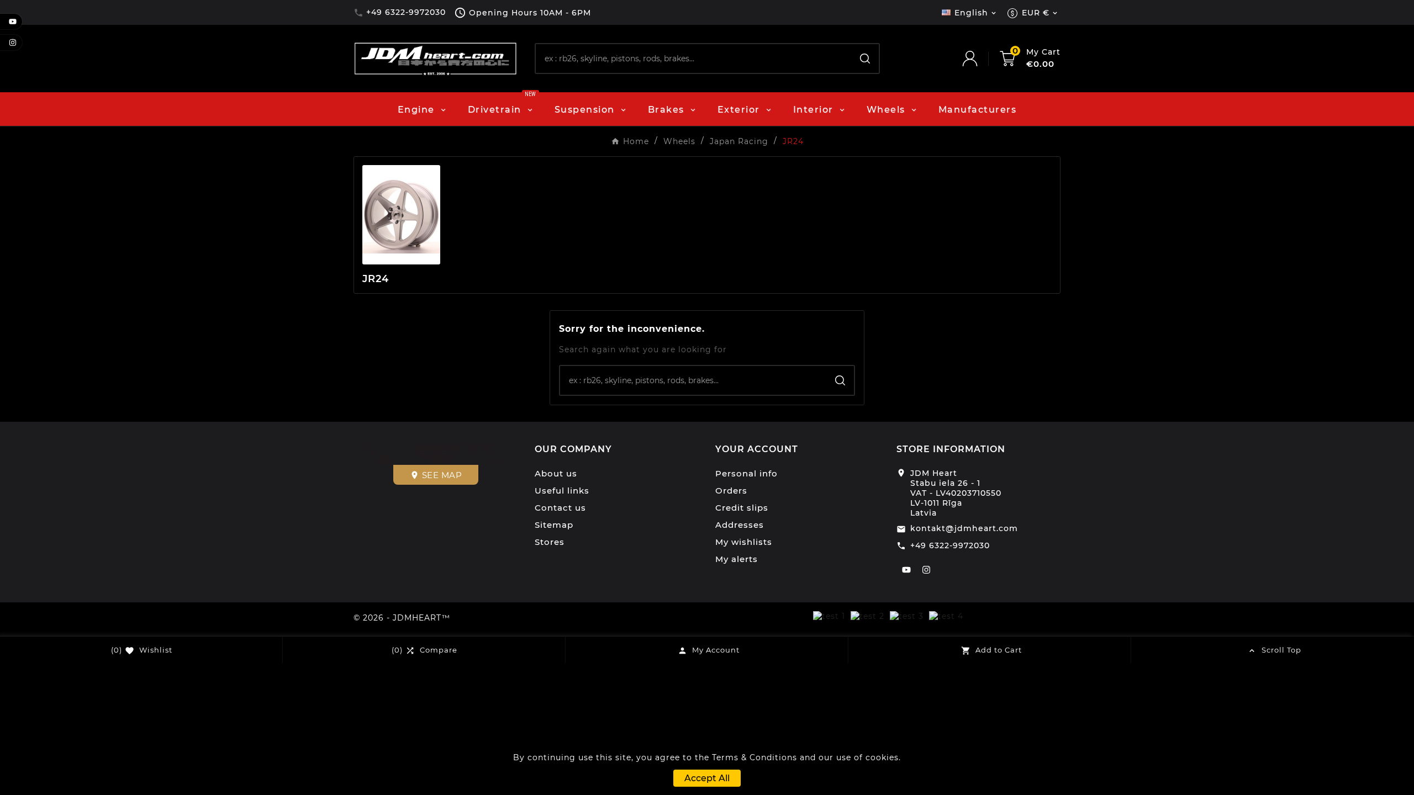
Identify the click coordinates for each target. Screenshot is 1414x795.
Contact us (560, 507)
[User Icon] (981, 58)
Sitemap (554, 525)
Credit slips (741, 507)
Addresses (739, 525)
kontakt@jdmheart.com (964, 528)
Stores (549, 542)
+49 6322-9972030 (950, 545)
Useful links (562, 490)
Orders (731, 490)
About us (556, 473)
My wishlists (743, 542)
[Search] (865, 58)
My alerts (736, 559)
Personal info (746, 473)
